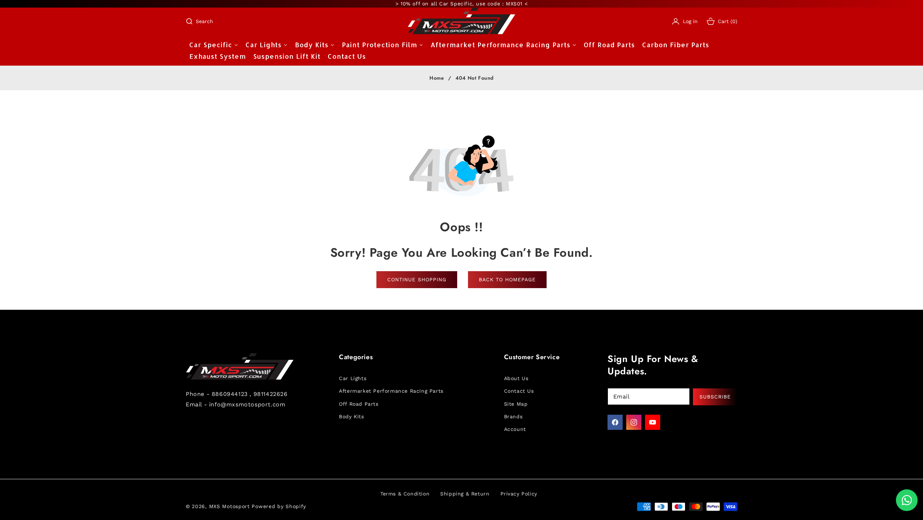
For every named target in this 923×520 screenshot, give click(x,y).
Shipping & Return (464, 494)
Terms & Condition (404, 494)
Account (515, 429)
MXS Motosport (229, 506)
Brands (513, 416)
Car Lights (352, 378)
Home (436, 78)
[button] (199, 21)
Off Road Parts (358, 404)
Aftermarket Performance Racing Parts (391, 391)
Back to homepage (507, 279)
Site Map (516, 404)
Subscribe (715, 397)
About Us (516, 378)
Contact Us (519, 391)
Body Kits (351, 416)
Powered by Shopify (279, 506)
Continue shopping (416, 279)
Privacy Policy (518, 494)
